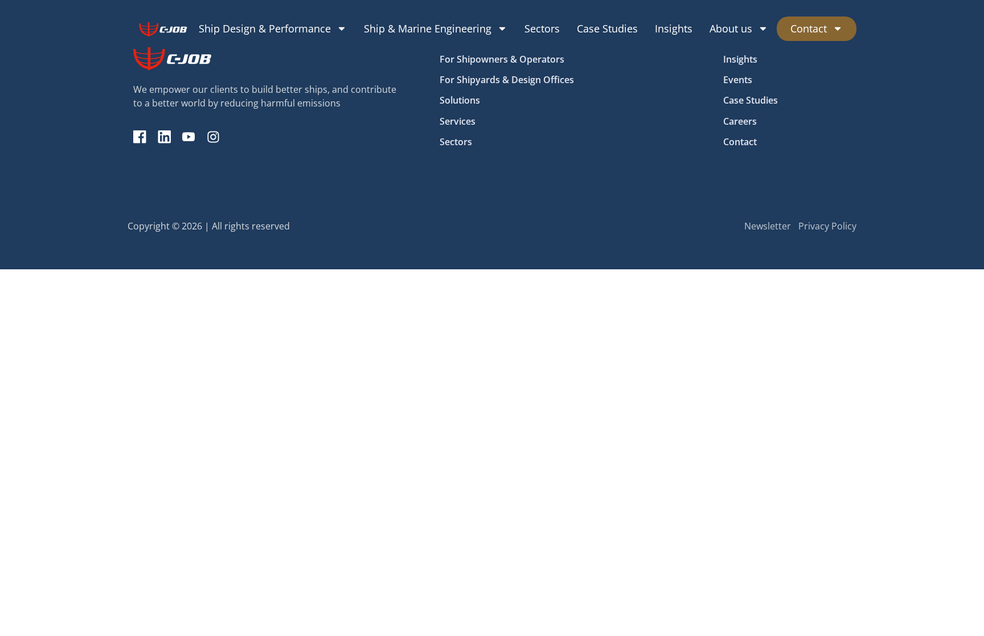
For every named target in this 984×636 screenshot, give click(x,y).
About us (731, 28)
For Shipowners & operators (502, 59)
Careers (740, 121)
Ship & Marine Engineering (427, 28)
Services (457, 121)
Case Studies (607, 28)
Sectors (542, 28)
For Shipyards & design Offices (507, 79)
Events (737, 79)
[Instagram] (213, 136)
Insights (673, 28)
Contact (808, 28)
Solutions (460, 100)
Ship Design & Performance (265, 28)
